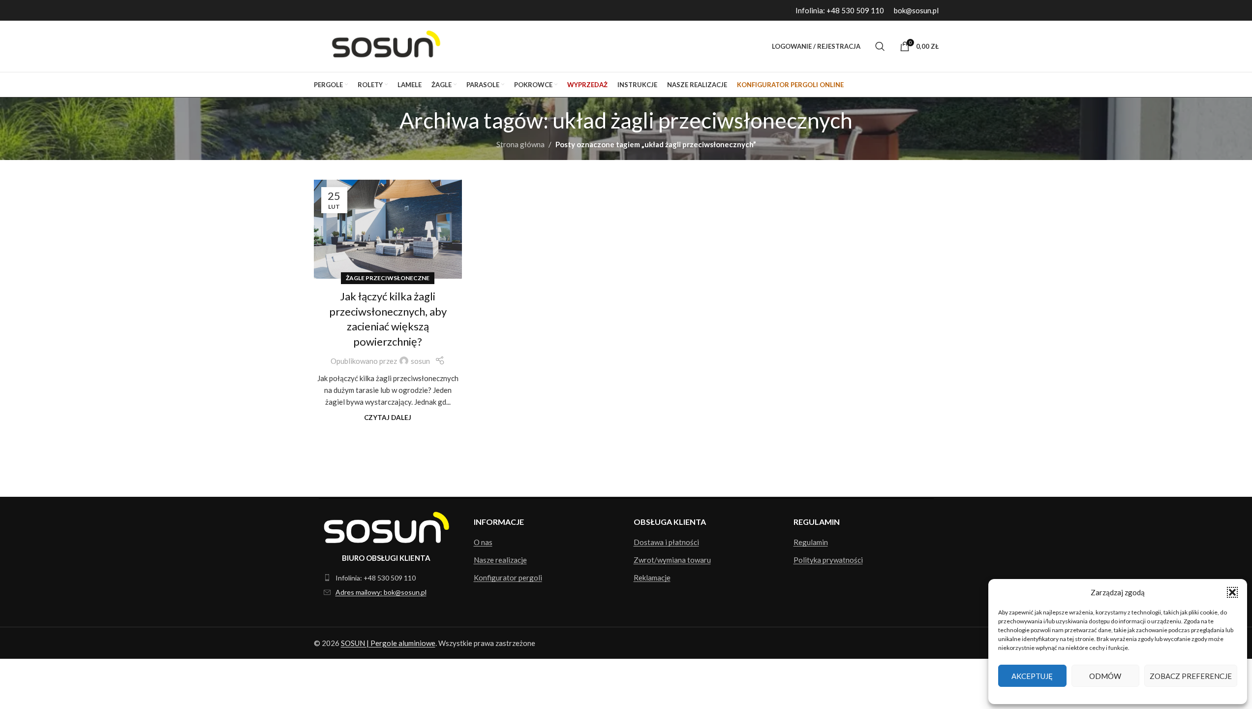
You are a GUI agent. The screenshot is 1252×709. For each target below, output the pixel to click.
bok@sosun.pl (916, 10)
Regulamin (811, 542)
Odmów (1105, 676)
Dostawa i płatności (666, 542)
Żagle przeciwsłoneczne (387, 278)
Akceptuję (1032, 676)
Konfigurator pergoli (508, 577)
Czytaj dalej (387, 417)
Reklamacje (652, 577)
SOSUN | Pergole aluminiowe (388, 643)
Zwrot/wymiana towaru (672, 559)
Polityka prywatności (828, 559)
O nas (483, 542)
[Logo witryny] (383, 45)
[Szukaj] (880, 46)
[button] (1232, 592)
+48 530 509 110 (855, 10)
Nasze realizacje (500, 559)
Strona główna (520, 144)
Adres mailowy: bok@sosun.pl (381, 592)
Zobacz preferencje (1191, 676)
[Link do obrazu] (386, 526)
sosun (420, 360)
